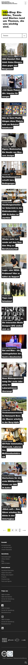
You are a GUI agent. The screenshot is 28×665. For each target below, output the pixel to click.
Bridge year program (7, 575)
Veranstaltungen (6, 557)
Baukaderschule (6, 601)
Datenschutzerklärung (20, 658)
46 (19, 530)
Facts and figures (6, 581)
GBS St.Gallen (5, 563)
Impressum (9, 658)
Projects (3, 577)
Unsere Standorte (6, 549)
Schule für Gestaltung (7, 599)
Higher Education (6, 572)
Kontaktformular (6, 545)
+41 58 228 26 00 (6, 547)
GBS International (6, 596)
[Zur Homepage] (9, 2)
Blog (2, 561)
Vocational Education (7, 570)
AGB (4, 658)
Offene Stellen (5, 559)
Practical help (5, 579)
